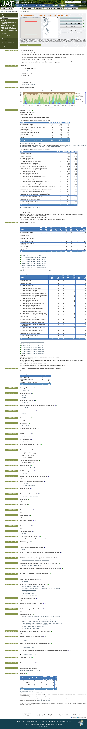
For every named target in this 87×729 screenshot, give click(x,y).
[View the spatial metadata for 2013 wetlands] (20, 261)
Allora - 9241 (45, 27)
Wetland (48, 700)
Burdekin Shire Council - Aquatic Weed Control (33, 618)
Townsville (24, 414)
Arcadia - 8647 (45, 35)
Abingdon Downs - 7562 (47, 21)
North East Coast (25, 390)
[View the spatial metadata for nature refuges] (31, 542)
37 (34, 689)
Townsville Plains (25, 430)
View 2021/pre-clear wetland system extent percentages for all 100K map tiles (38, 270)
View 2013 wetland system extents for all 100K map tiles (33, 261)
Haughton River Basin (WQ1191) (30, 654)
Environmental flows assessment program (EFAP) (33, 586)
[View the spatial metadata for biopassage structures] (36, 663)
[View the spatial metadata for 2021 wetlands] (20, 255)
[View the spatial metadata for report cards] (28, 504)
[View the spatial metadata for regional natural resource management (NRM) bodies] (56, 405)
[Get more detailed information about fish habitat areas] (32, 531)
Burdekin (24, 413)
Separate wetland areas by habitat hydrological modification (35, 117)
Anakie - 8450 (45, 31)
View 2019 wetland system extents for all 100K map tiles (33, 257)
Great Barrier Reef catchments (28, 554)
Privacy (28, 721)
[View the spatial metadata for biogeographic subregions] (39, 428)
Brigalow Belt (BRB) (26, 425)
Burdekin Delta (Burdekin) (29, 647)
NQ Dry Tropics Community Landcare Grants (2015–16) (35, 624)
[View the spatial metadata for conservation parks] (34, 510)
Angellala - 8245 (45, 33)
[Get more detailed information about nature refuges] (30, 542)
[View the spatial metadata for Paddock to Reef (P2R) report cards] (45, 636)
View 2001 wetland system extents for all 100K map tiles (33, 267)
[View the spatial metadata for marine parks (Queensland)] (39, 494)
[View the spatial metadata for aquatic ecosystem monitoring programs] (48, 584)
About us (10, 8)
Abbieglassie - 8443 (46, 18)
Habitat (22, 151)
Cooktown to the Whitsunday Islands (31, 659)
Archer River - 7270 (46, 37)
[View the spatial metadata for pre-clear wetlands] (20, 269)
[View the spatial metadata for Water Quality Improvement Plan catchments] (51, 643)
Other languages (62, 721)
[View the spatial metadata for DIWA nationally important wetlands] (45, 481)
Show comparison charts (53, 107)
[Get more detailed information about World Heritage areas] (34, 471)
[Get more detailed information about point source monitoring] (36, 598)
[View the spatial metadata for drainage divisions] (34, 388)
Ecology (67, 8)
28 (46, 689)
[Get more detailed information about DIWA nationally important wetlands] (44, 481)
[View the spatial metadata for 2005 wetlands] (20, 265)
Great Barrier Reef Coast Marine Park (30, 496)
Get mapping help (6, 35)
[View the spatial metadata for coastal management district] (40, 536)
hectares (31, 114)
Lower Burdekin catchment (29, 84)
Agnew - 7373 (45, 24)
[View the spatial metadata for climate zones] (31, 418)
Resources (74, 8)
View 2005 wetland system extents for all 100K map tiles (33, 265)
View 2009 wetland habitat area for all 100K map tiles (32, 349)
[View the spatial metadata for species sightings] (26, 673)
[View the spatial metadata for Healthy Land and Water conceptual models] (50, 573)
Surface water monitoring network (29, 595)
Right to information (34, 721)
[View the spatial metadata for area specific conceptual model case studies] (51, 631)
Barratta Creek (25, 402)
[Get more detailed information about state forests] (29, 515)
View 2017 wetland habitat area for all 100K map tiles (32, 345)
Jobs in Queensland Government (52, 721)
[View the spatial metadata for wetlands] (83, 23)
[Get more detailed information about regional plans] (30, 465)
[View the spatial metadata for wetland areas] (32, 110)
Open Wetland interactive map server (71, 18)
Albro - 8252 (45, 25)
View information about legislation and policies (30, 670)
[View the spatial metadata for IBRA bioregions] (32, 434)
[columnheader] (29, 376)
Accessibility (42, 721)
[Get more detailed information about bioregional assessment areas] (40, 444)
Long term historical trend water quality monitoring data (34, 591)
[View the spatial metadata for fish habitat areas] (33, 531)
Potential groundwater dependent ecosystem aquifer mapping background (9, 32)
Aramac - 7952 (45, 34)
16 (53, 680)
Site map (52, 1)
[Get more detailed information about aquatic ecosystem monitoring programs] (47, 584)
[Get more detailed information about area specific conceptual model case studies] (49, 631)
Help (62, 1)
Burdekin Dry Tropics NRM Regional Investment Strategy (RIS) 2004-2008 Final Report (42, 616)
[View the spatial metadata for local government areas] (37, 411)
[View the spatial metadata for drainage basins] (32, 393)
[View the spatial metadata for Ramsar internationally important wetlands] (49, 476)
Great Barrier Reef (26, 473)
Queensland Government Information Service (71, 32)
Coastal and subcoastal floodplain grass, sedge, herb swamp (35, 560)
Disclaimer (23, 721)
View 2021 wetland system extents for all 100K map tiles (33, 255)
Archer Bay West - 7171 (47, 36)
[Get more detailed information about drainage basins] (31, 393)
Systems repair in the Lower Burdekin (31, 628)
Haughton (24, 397)
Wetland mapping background (8, 25)
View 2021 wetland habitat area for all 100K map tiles (32, 342)
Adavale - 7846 (45, 23)
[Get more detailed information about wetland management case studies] (43, 609)
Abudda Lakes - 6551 (46, 22)
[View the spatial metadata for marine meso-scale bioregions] (40, 450)
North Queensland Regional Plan (29, 467)
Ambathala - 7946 (46, 30)
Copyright (18, 721)
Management (39, 8)
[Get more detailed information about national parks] (30, 488)
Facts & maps (18, 8)
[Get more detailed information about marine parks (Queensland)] (38, 494)
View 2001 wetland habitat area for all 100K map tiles (32, 353)
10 (34, 687)
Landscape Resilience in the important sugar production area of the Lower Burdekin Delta (42, 623)
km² (30, 115)
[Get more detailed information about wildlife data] (25, 673)
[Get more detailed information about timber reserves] (31, 526)
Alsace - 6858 (45, 29)
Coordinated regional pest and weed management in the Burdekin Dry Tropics (40, 619)
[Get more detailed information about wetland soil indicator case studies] (43, 603)
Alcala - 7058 (45, 26)
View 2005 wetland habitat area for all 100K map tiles (32, 351)
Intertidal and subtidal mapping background (9, 23)
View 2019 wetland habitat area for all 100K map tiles (32, 343)
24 (46, 680)
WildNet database (41, 692)
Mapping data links (6, 36)
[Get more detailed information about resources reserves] (33, 520)
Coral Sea (24, 395)
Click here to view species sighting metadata (27, 691)
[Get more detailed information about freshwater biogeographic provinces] (44, 547)
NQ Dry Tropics (25, 407)
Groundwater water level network (29, 590)
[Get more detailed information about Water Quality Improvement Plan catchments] (49, 643)
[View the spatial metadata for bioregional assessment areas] (41, 444)
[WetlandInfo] (22, 5)
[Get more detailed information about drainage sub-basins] (34, 400)
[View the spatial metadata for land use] (60, 368)
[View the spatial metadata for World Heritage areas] (35, 471)
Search (84, 1)
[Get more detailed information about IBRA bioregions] (31, 434)
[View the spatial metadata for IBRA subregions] (33, 439)
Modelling (4, 20)
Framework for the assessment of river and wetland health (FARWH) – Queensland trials (41, 588)
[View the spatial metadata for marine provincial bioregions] (39, 460)
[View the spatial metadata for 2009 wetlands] (20, 263)
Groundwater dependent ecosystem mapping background (9, 28)
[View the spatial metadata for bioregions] (29, 423)
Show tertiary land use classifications (30, 371)
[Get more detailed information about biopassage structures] (35, 663)
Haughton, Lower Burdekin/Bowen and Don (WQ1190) (35, 653)
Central (23, 549)
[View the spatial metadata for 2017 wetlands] (20, 259)
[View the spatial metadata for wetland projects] (33, 614)
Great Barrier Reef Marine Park (29, 485)
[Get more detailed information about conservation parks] (33, 510)
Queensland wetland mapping (28, 593)
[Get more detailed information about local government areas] (36, 411)
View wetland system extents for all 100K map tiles (31, 143)
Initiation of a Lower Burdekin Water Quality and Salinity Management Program (40, 621)
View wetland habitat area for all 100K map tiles (30, 207)
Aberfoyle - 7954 (45, 20)
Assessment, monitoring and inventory (53, 8)
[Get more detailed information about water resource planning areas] (40, 579)
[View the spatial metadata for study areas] (28, 499)
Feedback (69, 721)
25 (34, 684)
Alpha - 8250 (45, 28)
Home (3, 8)
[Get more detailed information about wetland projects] (31, 614)
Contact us (57, 1)
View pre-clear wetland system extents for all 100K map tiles (34, 269)
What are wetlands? (28, 8)
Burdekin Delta (25, 483)
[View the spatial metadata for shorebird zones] (32, 657)
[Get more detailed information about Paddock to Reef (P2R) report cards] (43, 636)
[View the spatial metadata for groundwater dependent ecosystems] (83, 26)
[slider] (85, 92)
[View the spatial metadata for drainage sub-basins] (35, 400)
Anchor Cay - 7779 (46, 32)
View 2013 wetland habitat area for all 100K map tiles (32, 347)
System (22, 122)
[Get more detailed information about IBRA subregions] (31, 439)
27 (34, 680)
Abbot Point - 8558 (46, 19)
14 (53, 684)
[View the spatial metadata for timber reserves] (32, 526)
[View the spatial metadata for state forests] (30, 515)
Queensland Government (43, 726)
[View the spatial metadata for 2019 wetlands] (20, 257)
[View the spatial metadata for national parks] (31, 488)
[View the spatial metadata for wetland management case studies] (44, 609)
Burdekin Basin (25, 581)
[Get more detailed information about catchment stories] (32, 82)
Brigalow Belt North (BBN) (27, 436)
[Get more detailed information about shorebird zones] (31, 657)
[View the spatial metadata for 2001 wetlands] (20, 267)
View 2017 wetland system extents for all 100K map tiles (33, 259)
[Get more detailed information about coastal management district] (39, 536)
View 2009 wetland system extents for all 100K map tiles (33, 263)
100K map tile (30, 70)
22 (46, 684)
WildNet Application (41, 700)
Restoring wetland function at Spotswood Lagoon (33, 626)
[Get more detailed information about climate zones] (30, 418)
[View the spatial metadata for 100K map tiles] (83, 20)
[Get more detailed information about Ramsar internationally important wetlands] (48, 476)
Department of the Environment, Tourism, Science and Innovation (61, 6)
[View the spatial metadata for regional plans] (31, 465)
